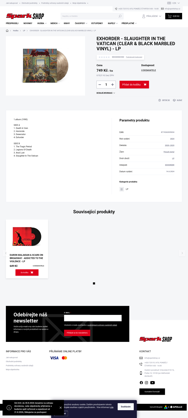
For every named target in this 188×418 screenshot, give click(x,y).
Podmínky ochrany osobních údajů (55, 3)
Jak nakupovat (12, 3)
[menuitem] (13, 23)
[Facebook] (141, 382)
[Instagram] (146, 382)
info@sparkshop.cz (152, 358)
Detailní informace (104, 93)
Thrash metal (168, 152)
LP (173, 158)
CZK (174, 3)
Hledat (120, 16)
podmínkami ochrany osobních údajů (102, 325)
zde (111, 407)
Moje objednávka (79, 3)
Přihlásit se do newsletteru (77, 333)
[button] (94, 283)
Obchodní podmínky (29, 3)
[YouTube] (152, 382)
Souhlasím (126, 406)
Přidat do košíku (131, 84)
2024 (172, 139)
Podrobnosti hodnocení (134, 57)
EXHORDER (169, 165)
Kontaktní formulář (152, 392)
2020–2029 (169, 145)
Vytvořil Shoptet (156, 407)
